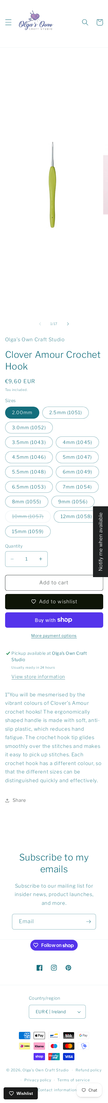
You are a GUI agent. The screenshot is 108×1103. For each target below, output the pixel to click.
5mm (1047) (77, 457)
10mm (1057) (31, 517)
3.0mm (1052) (29, 427)
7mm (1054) (77, 487)
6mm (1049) (77, 472)
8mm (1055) (26, 502)
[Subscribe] (88, 922)
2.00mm (22, 412)
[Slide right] (67, 323)
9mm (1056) (73, 502)
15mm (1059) (28, 531)
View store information (38, 677)
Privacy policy (37, 1080)
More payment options (54, 635)
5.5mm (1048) (29, 472)
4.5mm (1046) (29, 457)
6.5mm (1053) (29, 487)
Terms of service (73, 1080)
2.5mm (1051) (65, 412)
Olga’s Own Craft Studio (45, 1070)
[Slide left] (40, 323)
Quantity (14, 546)
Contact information (57, 1090)
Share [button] (19, 800)
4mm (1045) (77, 442)
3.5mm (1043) (29, 442)
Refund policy (89, 1070)
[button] (8, 22)
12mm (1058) (76, 516)
